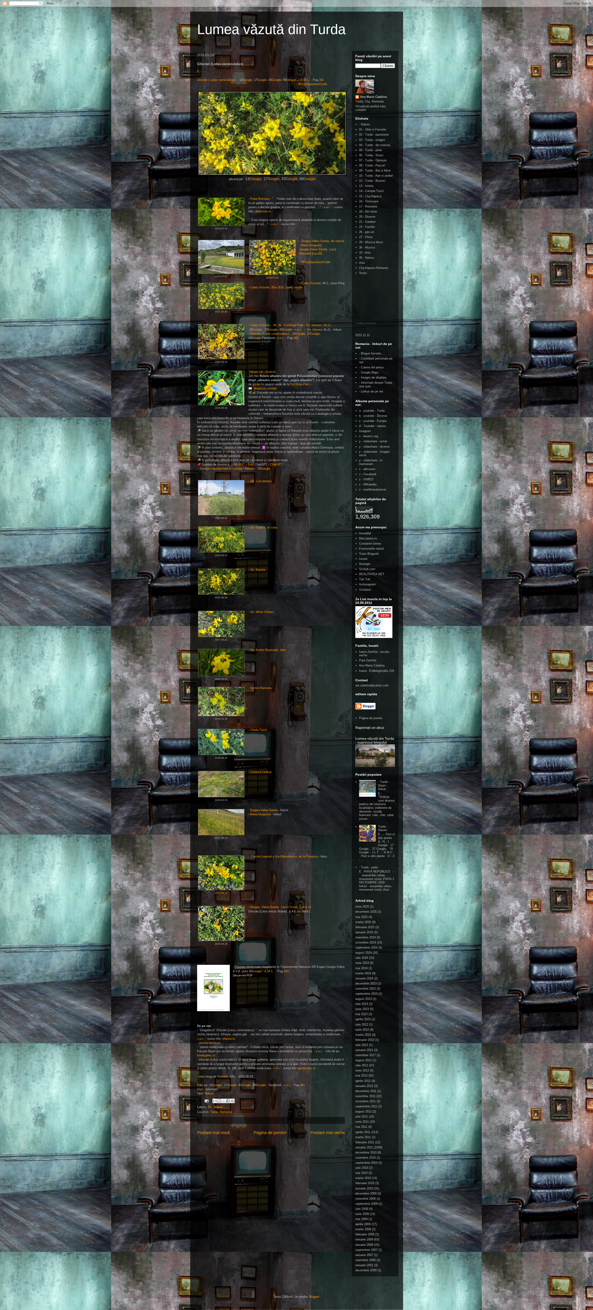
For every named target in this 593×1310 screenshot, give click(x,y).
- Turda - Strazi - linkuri (383, 785)
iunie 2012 (362, 1070)
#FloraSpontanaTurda (312, 84)
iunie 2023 (362, 1009)
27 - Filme (365, 237)
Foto (251, 464)
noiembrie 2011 (365, 1096)
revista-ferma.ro (209, 1043)
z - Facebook (368, 474)
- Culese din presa (371, 367)
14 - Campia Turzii (371, 191)
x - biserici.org (368, 436)
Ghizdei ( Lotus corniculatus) (216, 80)
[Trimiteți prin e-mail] (214, 1101)
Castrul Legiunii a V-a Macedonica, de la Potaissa (284, 856)
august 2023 (363, 999)
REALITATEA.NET (371, 574)
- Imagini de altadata (372, 377)
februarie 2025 (364, 927)
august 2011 (363, 1111)
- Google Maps (369, 372)
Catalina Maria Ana (365, 323)
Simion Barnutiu (260, 688)
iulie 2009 (361, 1209)
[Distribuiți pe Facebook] (228, 1101)
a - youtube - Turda (372, 410)
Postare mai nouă (213, 1132)
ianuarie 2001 (364, 1265)
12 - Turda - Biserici (372, 180)
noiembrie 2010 (365, 1157)
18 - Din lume (368, 211)
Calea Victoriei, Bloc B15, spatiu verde (276, 287)
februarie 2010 (364, 1183)
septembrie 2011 (366, 1106)
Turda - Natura (383, 828)
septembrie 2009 (366, 1203)
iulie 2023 (361, 1004)
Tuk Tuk (364, 579)
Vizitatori (365, 589)
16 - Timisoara (368, 201)
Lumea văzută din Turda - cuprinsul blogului (374, 740)
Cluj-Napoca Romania (373, 268)
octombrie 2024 (365, 942)
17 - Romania (368, 206)
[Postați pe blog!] (219, 1101)
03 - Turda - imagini (372, 140)
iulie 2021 (361, 1045)
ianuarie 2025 (364, 932)
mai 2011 (361, 1126)
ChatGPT (277, 464)
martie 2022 (363, 1034)
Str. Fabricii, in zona (263, 527)
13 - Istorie (366, 186)
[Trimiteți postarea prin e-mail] (206, 1101)
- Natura (364, 124)
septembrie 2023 (366, 993)
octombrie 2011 (365, 1101)
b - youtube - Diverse (373, 416)
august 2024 (363, 952)
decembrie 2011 (365, 1091)
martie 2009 (363, 1229)
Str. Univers (315, 329)
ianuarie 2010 (364, 1188)
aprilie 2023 (363, 1019)
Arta (362, 263)
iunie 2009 (362, 1214)
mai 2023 (361, 1014)
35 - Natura (215, 1107)
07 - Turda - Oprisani (373, 160)
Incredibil (365, 533)
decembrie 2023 (366, 983)
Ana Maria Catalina (373, 97)
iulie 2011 (361, 1116)
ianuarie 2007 (364, 1255)
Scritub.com (367, 569)
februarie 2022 (364, 1040)
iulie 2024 (361, 957)
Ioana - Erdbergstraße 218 (376, 671)
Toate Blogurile (369, 553)
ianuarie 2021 (364, 1050)
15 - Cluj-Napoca (370, 196)
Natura (209, 1093)
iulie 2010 (361, 1168)
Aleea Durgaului (311, 245)
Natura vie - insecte (262, 371)
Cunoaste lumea (370, 543)
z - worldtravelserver (372, 489)
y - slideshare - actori (373, 441)
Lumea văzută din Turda (271, 29)
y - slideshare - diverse (374, 446)
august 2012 (363, 1060)
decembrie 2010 (366, 1152)
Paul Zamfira (367, 660)
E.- (199, 71)
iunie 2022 (362, 1029)
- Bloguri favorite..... (372, 353)
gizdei (256, 384)
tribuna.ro (228, 1038)
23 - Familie (367, 227)
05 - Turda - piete (370, 150)
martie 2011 (363, 1137)
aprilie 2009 (363, 1224)
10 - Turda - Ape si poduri (376, 175)
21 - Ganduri (367, 221)
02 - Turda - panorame (374, 134)
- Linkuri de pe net (371, 391)
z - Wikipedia (367, 484)
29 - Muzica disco (371, 242)
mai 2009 (361, 1219)
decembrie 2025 (366, 911)
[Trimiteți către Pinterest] (232, 1101)
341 (321, 80)
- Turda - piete (368, 867)
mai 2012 (361, 1075)
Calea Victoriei (311, 283)
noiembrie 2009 (365, 1198)
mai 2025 (361, 917)
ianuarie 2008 (364, 1244)
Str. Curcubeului (260, 481)
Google (247, 80)
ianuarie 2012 (364, 1086)
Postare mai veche (327, 1132)
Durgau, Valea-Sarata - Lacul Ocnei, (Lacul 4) (280, 907)
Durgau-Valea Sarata (264, 810)
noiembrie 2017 (365, 1055)
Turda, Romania (221, 1112)
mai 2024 (361, 968)
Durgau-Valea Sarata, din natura (323, 241)
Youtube (222, 1076)
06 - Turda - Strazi (371, 155)
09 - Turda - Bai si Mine (375, 170)
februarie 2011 (364, 1142)
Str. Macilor (258, 569)
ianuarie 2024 (364, 978)
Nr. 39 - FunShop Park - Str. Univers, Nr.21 (302, 325)
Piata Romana (259, 199)
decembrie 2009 (366, 1193)
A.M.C (304, 80)
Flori (200, 1089)
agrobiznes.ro (306, 1068)
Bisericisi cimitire (266, 388)
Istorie (363, 559)
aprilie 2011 (362, 1132)
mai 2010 (361, 1173)
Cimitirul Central (260, 772)
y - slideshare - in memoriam (370, 462)
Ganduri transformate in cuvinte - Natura (227, 468)
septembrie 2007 (366, 1250)
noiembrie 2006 (365, 1260)
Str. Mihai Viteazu (262, 612)
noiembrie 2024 (365, 937)
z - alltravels (367, 469)
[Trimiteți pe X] (223, 1101)
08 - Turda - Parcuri (372, 165)
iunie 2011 (362, 1121)
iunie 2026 (362, 906)
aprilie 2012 (363, 1081)
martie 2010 (363, 1178)
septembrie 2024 (366, 947)
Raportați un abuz (369, 728)
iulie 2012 (361, 1065)
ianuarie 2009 (364, 1239)
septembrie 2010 (366, 1162)
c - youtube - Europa (372, 421)
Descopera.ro (368, 538)
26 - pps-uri (366, 232)
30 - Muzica (367, 247)
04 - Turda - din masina (374, 145)
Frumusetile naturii (371, 548)
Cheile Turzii (258, 730)
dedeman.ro (263, 211)
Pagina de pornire (270, 1132)
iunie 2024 (362, 963)
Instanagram (367, 584)
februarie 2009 (364, 1234)
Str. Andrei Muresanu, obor (268, 650)
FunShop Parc (299, 384)
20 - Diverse (367, 216)
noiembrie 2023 (365, 988)
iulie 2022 (361, 1024)
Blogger (314, 1296)
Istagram (365, 431)
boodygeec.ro (206, 1055)
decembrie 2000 (366, 1270)
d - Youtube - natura (372, 426)
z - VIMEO (366, 479)
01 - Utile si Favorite (372, 129)
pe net (242, 975)
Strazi (363, 273)
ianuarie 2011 (364, 1147)
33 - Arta (364, 252)
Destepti (364, 564)
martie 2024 (363, 973)
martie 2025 (363, 922)
